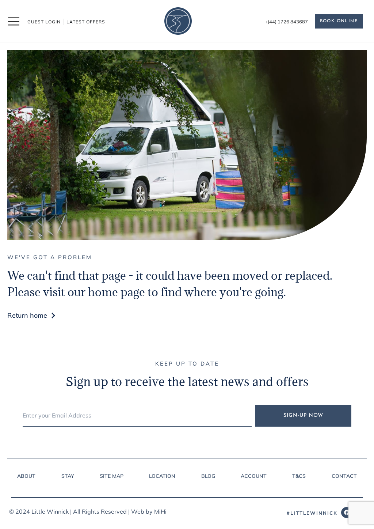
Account (254, 476)
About (26, 476)
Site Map (111, 476)
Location (162, 476)
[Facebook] (346, 512)
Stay (67, 476)
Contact (344, 476)
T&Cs (299, 476)
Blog (208, 476)
